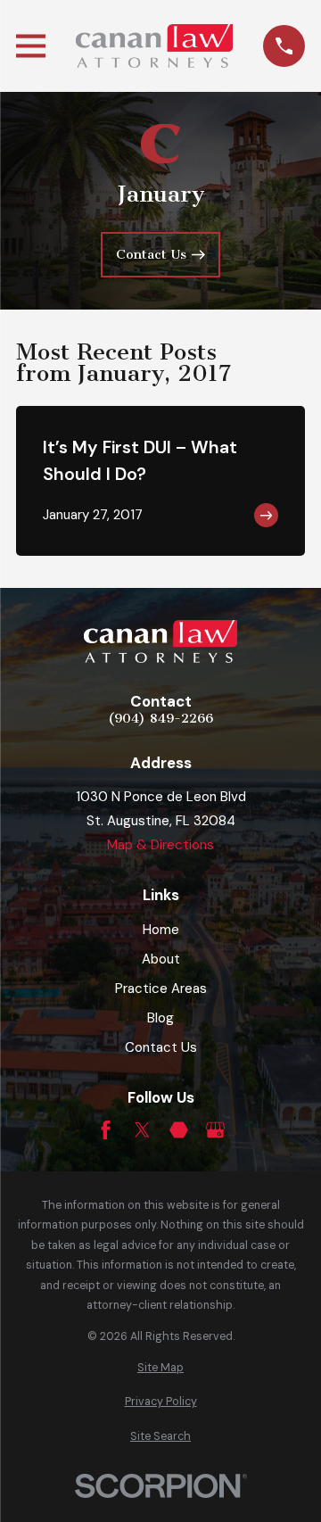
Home (161, 930)
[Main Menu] (30, 46)
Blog (160, 1018)
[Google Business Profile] (215, 1130)
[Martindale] (178, 1130)
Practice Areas (161, 988)
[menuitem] (160, 1368)
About (161, 959)
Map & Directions (160, 845)
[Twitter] (142, 1130)
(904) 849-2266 (160, 719)
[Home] (154, 46)
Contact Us (161, 1047)
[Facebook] (105, 1130)
